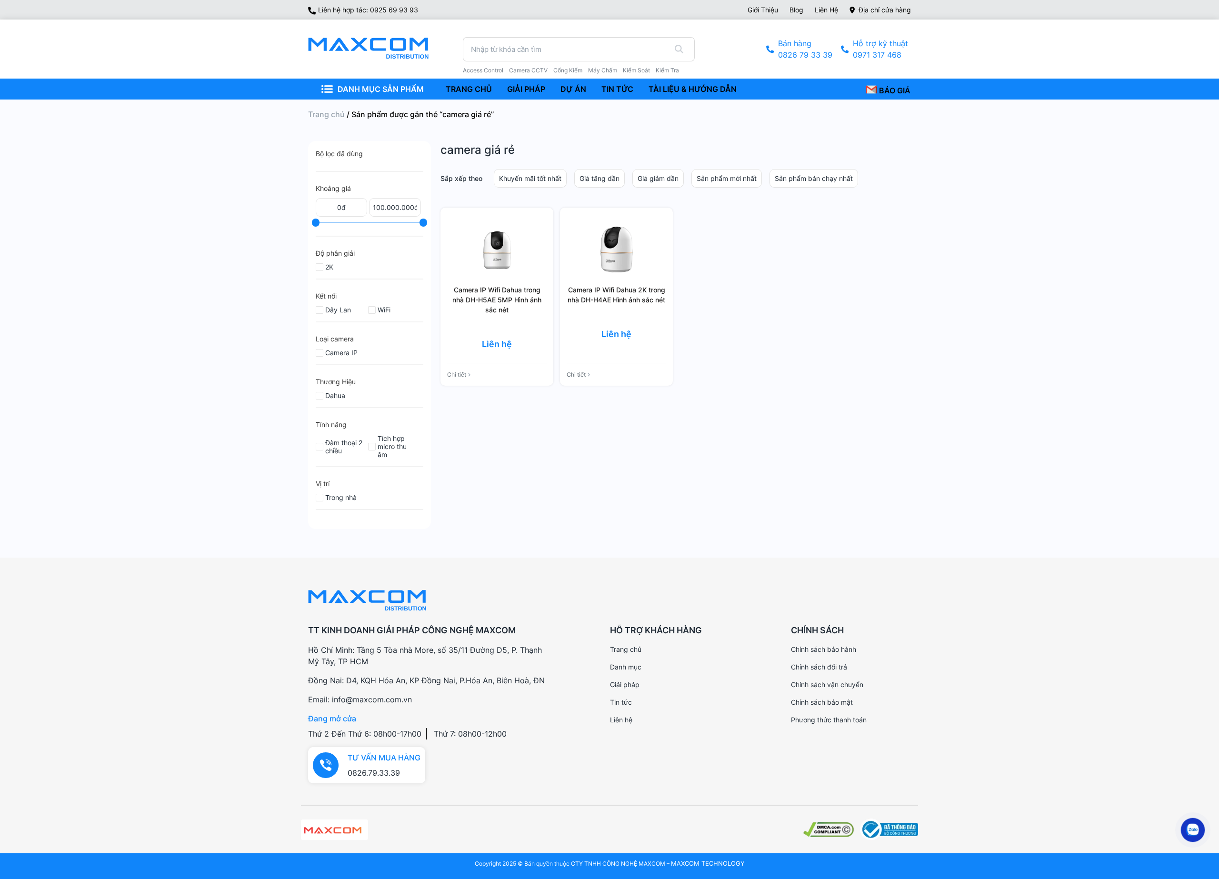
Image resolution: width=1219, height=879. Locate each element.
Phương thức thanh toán (829, 720)
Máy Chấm (602, 70)
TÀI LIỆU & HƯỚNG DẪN (693, 89)
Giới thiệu (763, 10)
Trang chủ (326, 114)
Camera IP (341, 353)
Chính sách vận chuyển (827, 684)
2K (329, 267)
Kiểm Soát (636, 70)
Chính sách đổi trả (819, 667)
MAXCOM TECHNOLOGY (708, 863)
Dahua (335, 395)
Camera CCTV (528, 70)
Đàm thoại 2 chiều (343, 447)
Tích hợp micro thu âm (392, 446)
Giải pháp (624, 684)
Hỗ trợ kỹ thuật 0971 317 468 (880, 49)
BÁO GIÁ (893, 90)
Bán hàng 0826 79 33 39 (805, 49)
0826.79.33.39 (374, 773)
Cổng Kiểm (567, 70)
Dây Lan (338, 310)
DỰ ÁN (573, 89)
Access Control (483, 70)
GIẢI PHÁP (526, 89)
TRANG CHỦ (469, 89)
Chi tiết (456, 374)
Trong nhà (341, 497)
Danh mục (625, 667)
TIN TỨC (617, 89)
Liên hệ (826, 10)
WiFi (384, 310)
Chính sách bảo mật (822, 702)
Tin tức (621, 702)
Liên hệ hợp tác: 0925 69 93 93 (368, 10)
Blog (796, 10)
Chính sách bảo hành (823, 649)
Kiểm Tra (667, 70)
